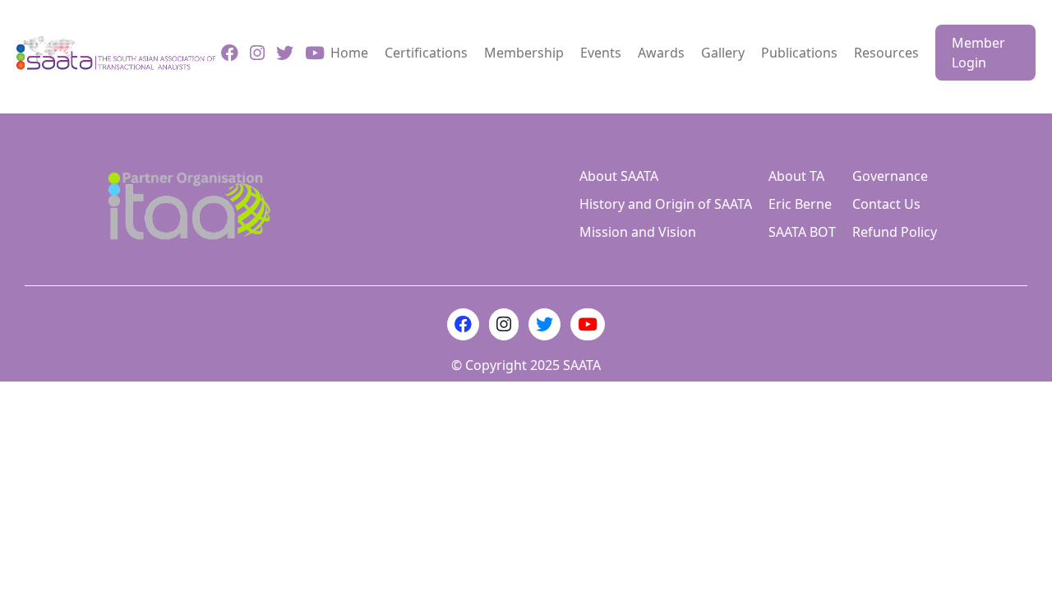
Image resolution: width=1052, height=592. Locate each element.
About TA (796, 176)
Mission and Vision (637, 232)
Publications (799, 53)
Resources (886, 53)
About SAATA (618, 176)
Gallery (723, 53)
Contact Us (886, 204)
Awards (661, 53)
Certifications (426, 53)
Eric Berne (800, 204)
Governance (890, 176)
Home (349, 53)
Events (600, 53)
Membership (524, 53)
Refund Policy (894, 232)
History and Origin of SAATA (665, 204)
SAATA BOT (802, 232)
